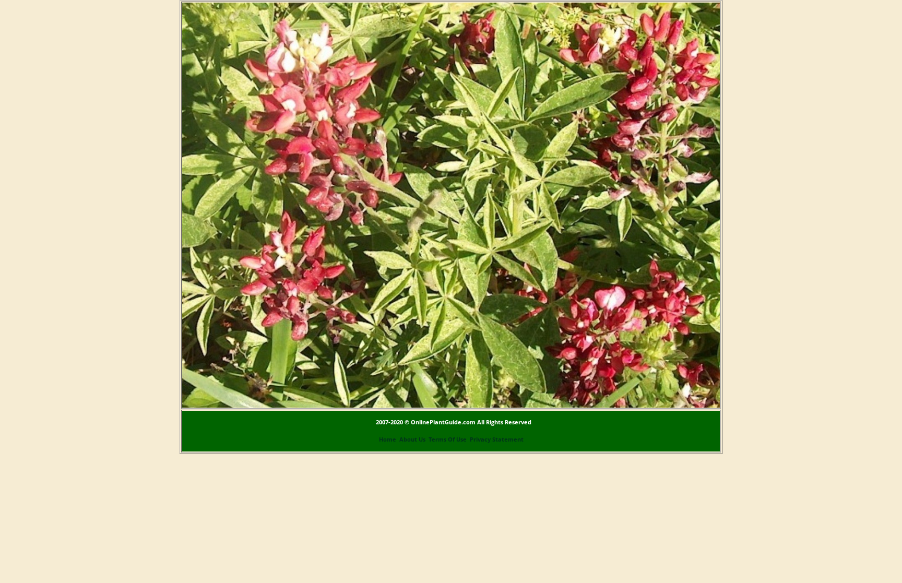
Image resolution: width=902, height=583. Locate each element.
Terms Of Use (448, 439)
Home (387, 439)
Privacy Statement (497, 439)
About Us (412, 439)
